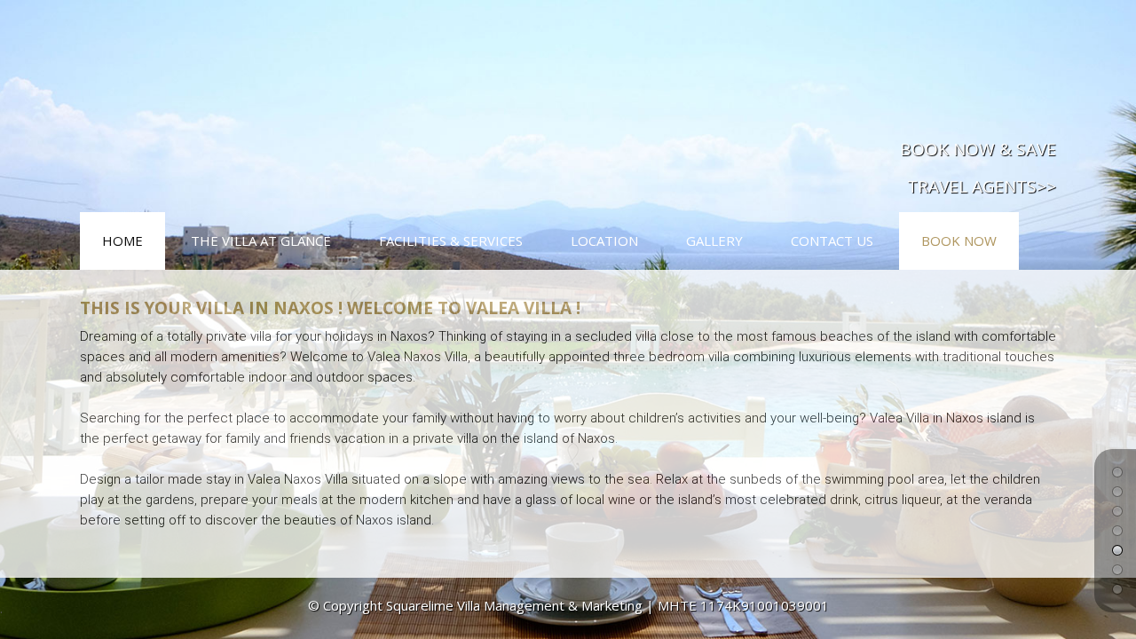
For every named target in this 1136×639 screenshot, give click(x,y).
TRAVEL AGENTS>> (981, 186)
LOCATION (604, 240)
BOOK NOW (959, 240)
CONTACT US (832, 240)
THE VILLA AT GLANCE (261, 240)
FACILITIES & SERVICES (451, 240)
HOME (122, 240)
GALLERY (714, 240)
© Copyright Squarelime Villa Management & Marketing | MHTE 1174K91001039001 (568, 605)
